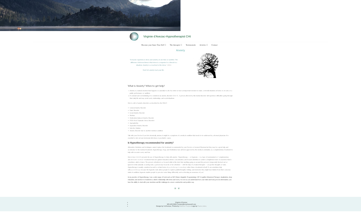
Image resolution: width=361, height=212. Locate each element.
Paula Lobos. (202, 207)
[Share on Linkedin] (4, 195)
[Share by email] (8, 195)
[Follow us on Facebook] (175, 188)
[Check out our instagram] (185, 188)
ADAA (169, 65)
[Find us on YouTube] (182, 188)
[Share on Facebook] (1, 195)
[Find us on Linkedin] (178, 188)
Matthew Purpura (185, 207)
